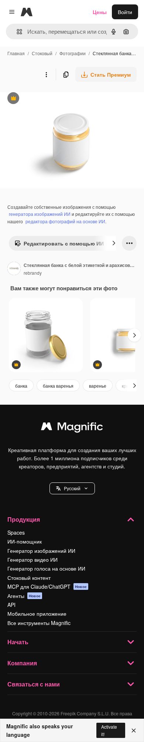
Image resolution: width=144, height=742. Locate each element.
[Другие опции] (46, 74)
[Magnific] (72, 428)
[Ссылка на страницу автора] (14, 269)
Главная (16, 53)
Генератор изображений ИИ (41, 550)
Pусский (72, 488)
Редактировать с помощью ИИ (59, 245)
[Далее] (113, 243)
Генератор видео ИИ (32, 559)
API (11, 604)
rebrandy (33, 273)
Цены (100, 12)
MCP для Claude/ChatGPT (47, 586)
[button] (72, 488)
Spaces (16, 532)
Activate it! (109, 730)
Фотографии (72, 53)
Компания (22, 663)
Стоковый (42, 53)
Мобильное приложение (36, 613)
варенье (97, 385)
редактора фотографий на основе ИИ (65, 221)
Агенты (24, 595)
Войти (125, 12)
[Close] (134, 730)
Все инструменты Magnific (39, 622)
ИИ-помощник (24, 541)
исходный (49, 99)
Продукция (23, 519)
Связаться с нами (33, 684)
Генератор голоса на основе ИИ (46, 568)
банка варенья (58, 385)
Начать (17, 642)
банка (21, 385)
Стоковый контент (29, 577)
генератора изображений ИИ (40, 214)
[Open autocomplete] (16, 31)
